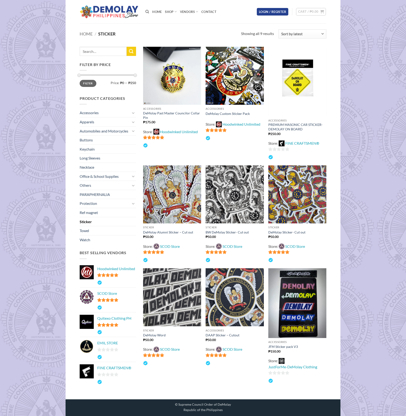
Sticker (86, 221)
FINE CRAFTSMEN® (114, 367)
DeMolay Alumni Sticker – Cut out (168, 232)
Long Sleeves (90, 158)
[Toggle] (133, 113)
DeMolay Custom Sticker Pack (228, 114)
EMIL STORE (107, 343)
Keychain (87, 149)
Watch (85, 239)
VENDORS (187, 12)
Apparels (87, 122)
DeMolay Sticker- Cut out (286, 232)
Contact (208, 12)
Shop (169, 12)
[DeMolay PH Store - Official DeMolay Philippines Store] (109, 12)
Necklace (87, 167)
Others (85, 185)
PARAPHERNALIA (95, 194)
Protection (88, 203)
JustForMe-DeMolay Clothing (292, 367)
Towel (84, 230)
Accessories (89, 112)
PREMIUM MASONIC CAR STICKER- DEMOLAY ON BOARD (295, 127)
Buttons (86, 140)
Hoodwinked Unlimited (116, 268)
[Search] (147, 11)
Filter (88, 83)
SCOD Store (107, 293)
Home (157, 12)
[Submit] (131, 51)
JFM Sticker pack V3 (283, 347)
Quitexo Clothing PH (114, 318)
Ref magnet (89, 212)
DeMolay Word (154, 335)
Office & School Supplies (99, 176)
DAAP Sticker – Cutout (222, 335)
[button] (272, 12)
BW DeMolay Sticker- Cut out (227, 232)
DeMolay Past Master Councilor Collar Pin (171, 115)
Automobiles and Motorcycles (104, 131)
